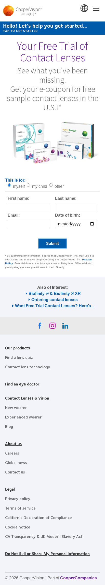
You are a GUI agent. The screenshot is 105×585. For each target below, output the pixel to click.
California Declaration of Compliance (38, 517)
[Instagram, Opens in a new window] (52, 327)
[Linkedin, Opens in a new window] (65, 327)
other (59, 186)
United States (85, 8)
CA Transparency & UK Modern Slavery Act (44, 536)
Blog (9, 426)
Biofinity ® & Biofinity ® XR (55, 293)
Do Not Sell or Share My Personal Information (47, 553)
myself (19, 186)
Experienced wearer (23, 417)
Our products (17, 348)
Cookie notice (17, 527)
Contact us (15, 472)
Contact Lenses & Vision (27, 398)
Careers (12, 453)
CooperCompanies (78, 578)
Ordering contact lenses (54, 299)
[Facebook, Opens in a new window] (39, 327)
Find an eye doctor (22, 384)
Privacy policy (17, 498)
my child (39, 186)
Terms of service (20, 508)
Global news (16, 462)
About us (13, 443)
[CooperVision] (52, 10)
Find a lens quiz (19, 357)
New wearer (16, 407)
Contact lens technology (27, 366)
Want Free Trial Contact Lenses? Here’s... (54, 306)
